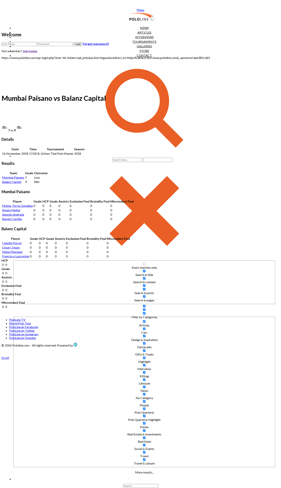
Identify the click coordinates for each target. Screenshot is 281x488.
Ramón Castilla (12, 219)
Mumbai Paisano (13, 177)
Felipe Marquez (12, 252)
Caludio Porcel (11, 243)
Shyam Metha (11, 210)
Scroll (5, 357)
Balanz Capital (11, 182)
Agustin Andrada (13, 214)
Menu (140, 10)
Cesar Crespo (11, 247)
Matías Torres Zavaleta (17, 205)
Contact (144, 55)
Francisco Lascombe (15, 256)
